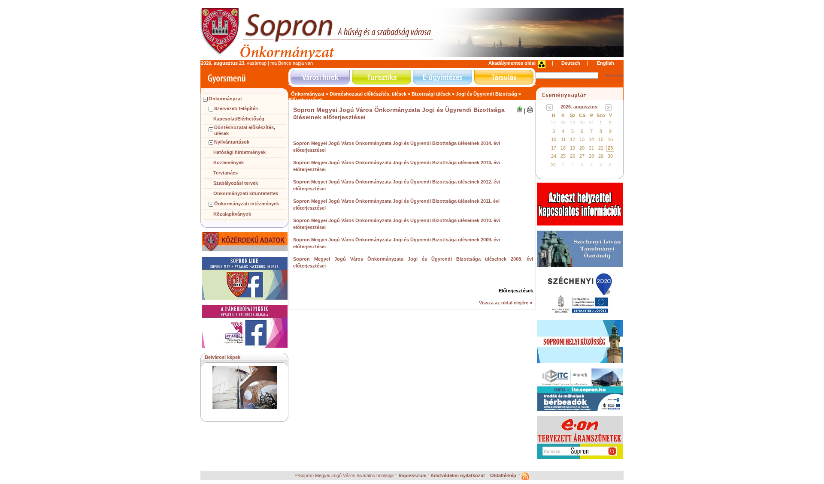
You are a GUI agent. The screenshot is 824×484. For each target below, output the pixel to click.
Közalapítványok (232, 213)
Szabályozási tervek (235, 183)
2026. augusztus (578, 106)
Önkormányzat (225, 98)
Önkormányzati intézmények (246, 203)
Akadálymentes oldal (512, 63)
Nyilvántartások (231, 141)
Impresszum (413, 475)
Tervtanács (225, 172)
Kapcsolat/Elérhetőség (238, 118)
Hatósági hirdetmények (239, 152)
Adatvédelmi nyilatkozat (457, 475)
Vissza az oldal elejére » (505, 302)
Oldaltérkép (504, 475)
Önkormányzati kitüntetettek (245, 193)
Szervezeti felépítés (236, 108)
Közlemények (228, 162)
